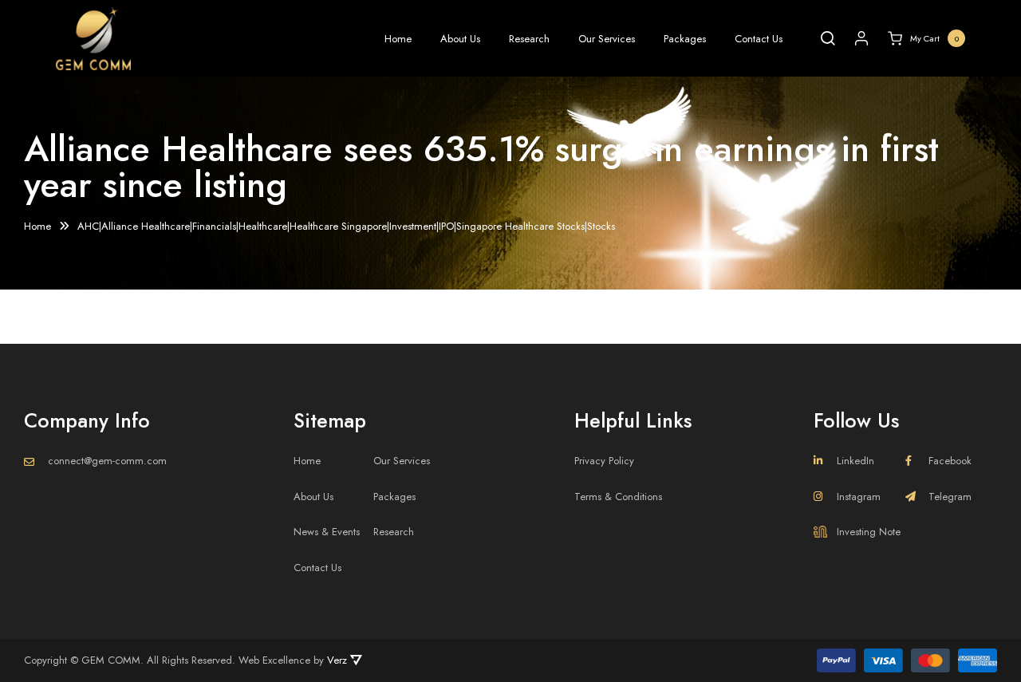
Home (398, 38)
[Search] (828, 38)
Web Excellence (274, 660)
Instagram (859, 496)
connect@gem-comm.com (107, 460)
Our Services (606, 38)
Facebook (950, 460)
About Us (460, 38)
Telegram (950, 496)
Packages (685, 38)
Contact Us (759, 38)
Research (529, 38)
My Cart (935, 38)
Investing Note (869, 531)
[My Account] (861, 38)
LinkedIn (855, 460)
